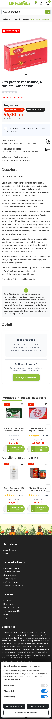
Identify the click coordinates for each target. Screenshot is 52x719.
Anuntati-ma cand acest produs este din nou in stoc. (26, 130)
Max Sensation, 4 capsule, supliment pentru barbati (38, 429)
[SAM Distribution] (19, 3)
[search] (47, 12)
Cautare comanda (11, 572)
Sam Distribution (22, 160)
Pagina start (7, 19)
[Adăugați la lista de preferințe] (22, 404)
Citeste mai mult (11, 680)
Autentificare (9, 550)
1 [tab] (26, 75)
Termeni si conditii (11, 611)
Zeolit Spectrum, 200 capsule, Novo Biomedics (13, 489)
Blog (5, 614)
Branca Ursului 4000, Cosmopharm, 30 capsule (14, 429)
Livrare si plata (9, 575)
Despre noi (8, 604)
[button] (4, 3)
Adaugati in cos (17, 449)
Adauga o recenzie (26, 377)
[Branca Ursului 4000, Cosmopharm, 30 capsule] (14, 413)
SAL (5, 618)
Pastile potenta (22, 19)
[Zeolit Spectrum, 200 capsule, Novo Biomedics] (14, 473)
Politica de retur (10, 582)
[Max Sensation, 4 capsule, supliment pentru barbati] (38, 413)
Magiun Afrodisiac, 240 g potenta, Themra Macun (38, 489)
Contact (7, 600)
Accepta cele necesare (26, 712)
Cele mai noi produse (13, 585)
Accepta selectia (14, 706)
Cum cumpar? (9, 579)
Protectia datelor (11, 607)
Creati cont (8, 553)
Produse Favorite (11, 568)
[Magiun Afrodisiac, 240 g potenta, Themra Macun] (38, 473)
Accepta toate (37, 706)
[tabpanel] (26, 53)
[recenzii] (24, 92)
